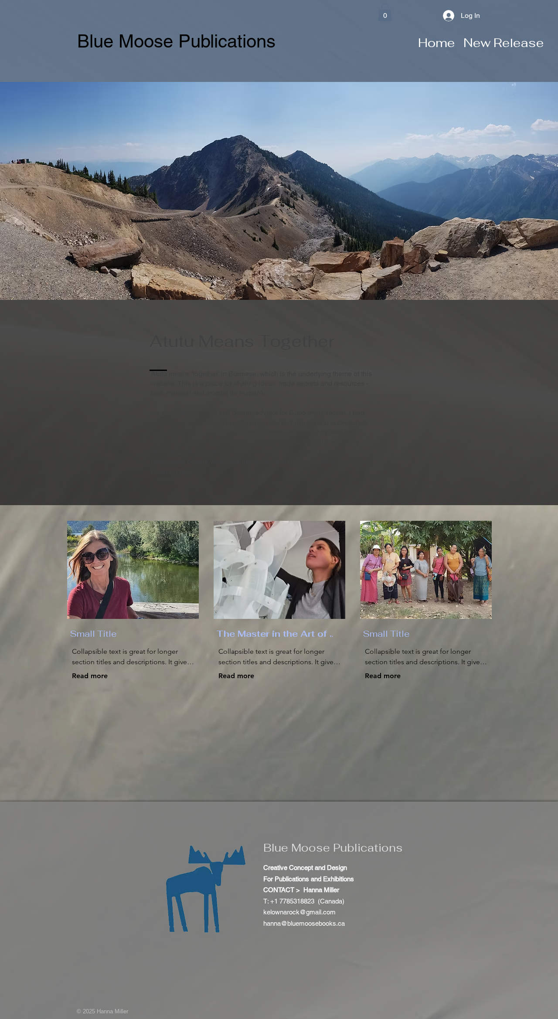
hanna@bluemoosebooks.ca (304, 923)
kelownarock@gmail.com (299, 912)
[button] (385, 12)
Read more (90, 676)
